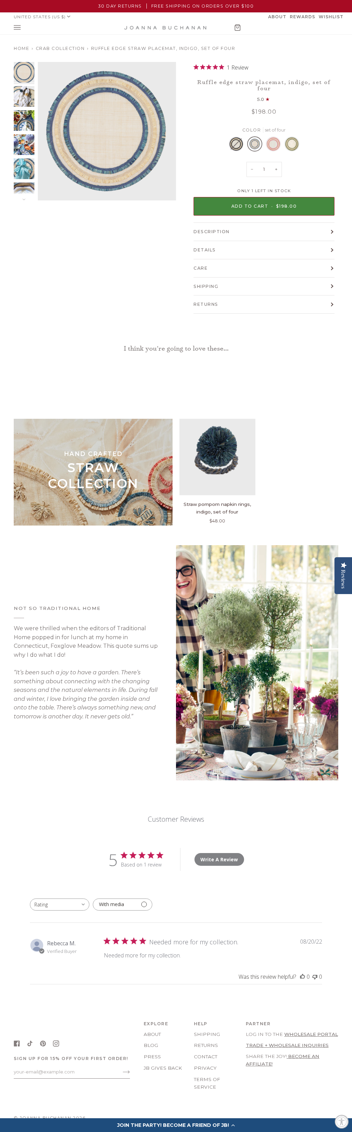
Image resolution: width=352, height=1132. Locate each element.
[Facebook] (17, 1043)
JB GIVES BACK (163, 1068)
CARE (201, 268)
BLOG (151, 1045)
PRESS (152, 1056)
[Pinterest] (43, 1043)
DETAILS (205, 249)
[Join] (121, 1071)
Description (212, 231)
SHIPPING (206, 286)
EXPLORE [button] (156, 1023)
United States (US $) (40, 16)
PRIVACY (205, 1068)
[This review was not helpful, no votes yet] (314, 976)
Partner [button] (258, 1023)
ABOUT (152, 1034)
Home (21, 48)
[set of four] (238, 145)
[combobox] (59, 905)
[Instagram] (56, 1043)
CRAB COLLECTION (60, 48)
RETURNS (206, 304)
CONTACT (205, 1056)
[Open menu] (24, 27)
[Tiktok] (30, 1043)
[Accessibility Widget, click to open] (342, 1122)
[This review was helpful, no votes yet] (302, 976)
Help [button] (201, 1023)
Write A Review (219, 859)
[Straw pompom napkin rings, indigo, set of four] (217, 457)
